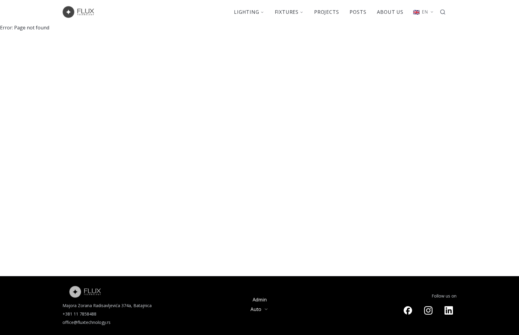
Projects (326, 12)
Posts (358, 12)
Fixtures (287, 12)
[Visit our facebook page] (408, 310)
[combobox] (259, 309)
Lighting (246, 12)
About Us (390, 12)
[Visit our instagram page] (428, 310)
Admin (260, 299)
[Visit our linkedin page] (449, 310)
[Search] (443, 12)
